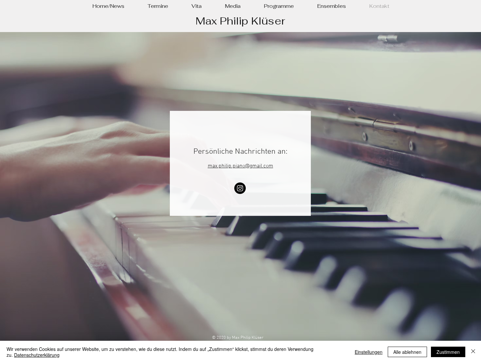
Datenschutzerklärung (37, 355)
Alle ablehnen (407, 352)
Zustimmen (448, 352)
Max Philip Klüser (240, 20)
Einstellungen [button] (369, 352)
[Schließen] (473, 352)
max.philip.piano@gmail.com (240, 166)
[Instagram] (240, 188)
